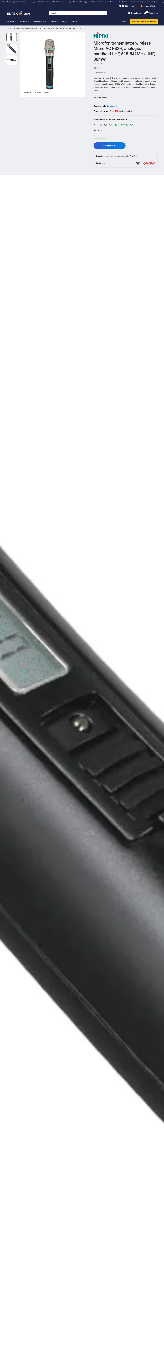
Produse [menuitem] (10, 21)
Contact (123, 21)
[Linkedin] (119, 6)
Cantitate (98, 130)
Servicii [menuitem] (52, 21)
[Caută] (103, 13)
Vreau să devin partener (144, 21)
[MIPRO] (101, 34)
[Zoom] (82, 35)
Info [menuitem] (73, 21)
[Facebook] (123, 6)
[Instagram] (126, 6)
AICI (116, 111)
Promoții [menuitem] (23, 21)
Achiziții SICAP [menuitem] (39, 21)
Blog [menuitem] (63, 21)
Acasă (8, 29)
